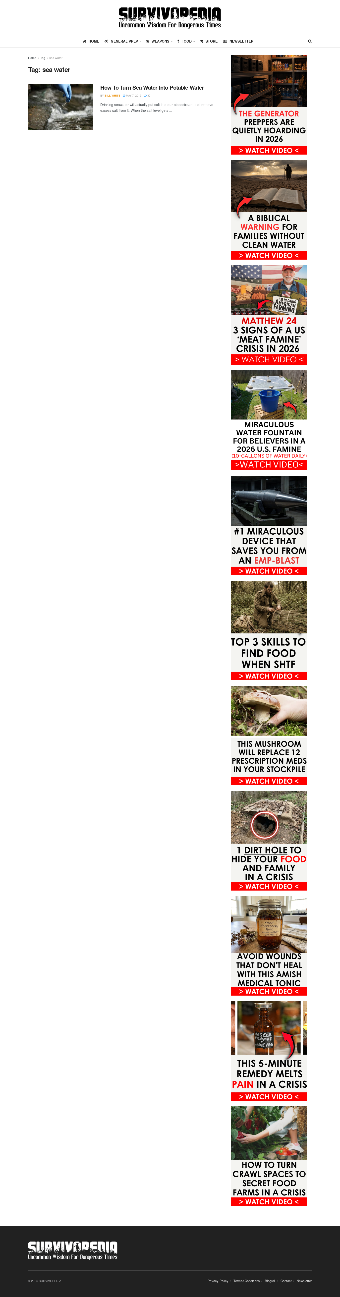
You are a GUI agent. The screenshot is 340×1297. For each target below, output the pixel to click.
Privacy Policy (218, 1280)
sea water (55, 58)
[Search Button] (310, 41)
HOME (94, 41)
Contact (286, 1280)
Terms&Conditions (246, 1280)
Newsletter (241, 41)
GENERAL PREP (124, 41)
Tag (42, 58)
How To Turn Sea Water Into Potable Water (152, 87)
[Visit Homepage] (170, 17)
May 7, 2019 (133, 95)
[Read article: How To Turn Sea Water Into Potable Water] (60, 107)
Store (212, 41)
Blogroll (270, 1280)
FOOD (186, 41)
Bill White (112, 95)
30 (148, 95)
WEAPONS (160, 41)
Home (32, 58)
